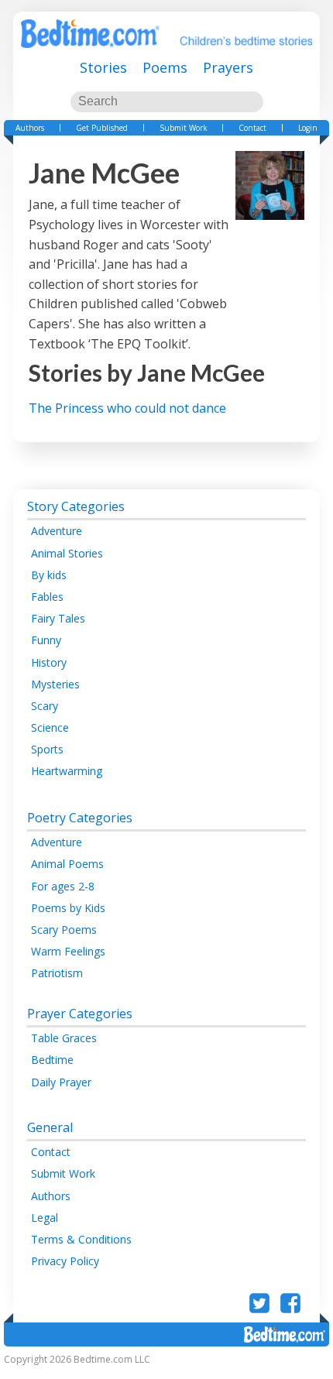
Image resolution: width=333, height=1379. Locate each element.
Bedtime (52, 1059)
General (50, 1127)
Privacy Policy (65, 1261)
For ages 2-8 (62, 886)
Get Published (102, 128)
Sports (47, 749)
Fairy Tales (58, 618)
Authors (29, 128)
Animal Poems (67, 863)
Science (50, 727)
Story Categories (76, 506)
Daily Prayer (61, 1082)
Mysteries (55, 684)
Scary (44, 705)
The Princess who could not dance (127, 408)
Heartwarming (66, 770)
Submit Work (184, 128)
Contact (252, 128)
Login (308, 128)
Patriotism (57, 973)
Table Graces (64, 1038)
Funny (46, 640)
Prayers (228, 67)
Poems (164, 67)
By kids (49, 575)
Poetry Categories (79, 817)
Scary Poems (64, 929)
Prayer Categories (79, 1013)
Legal (44, 1217)
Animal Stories (67, 553)
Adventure (56, 530)
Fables (47, 596)
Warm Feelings (68, 951)
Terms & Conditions (81, 1239)
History (49, 662)
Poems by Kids (68, 907)
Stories (103, 67)
